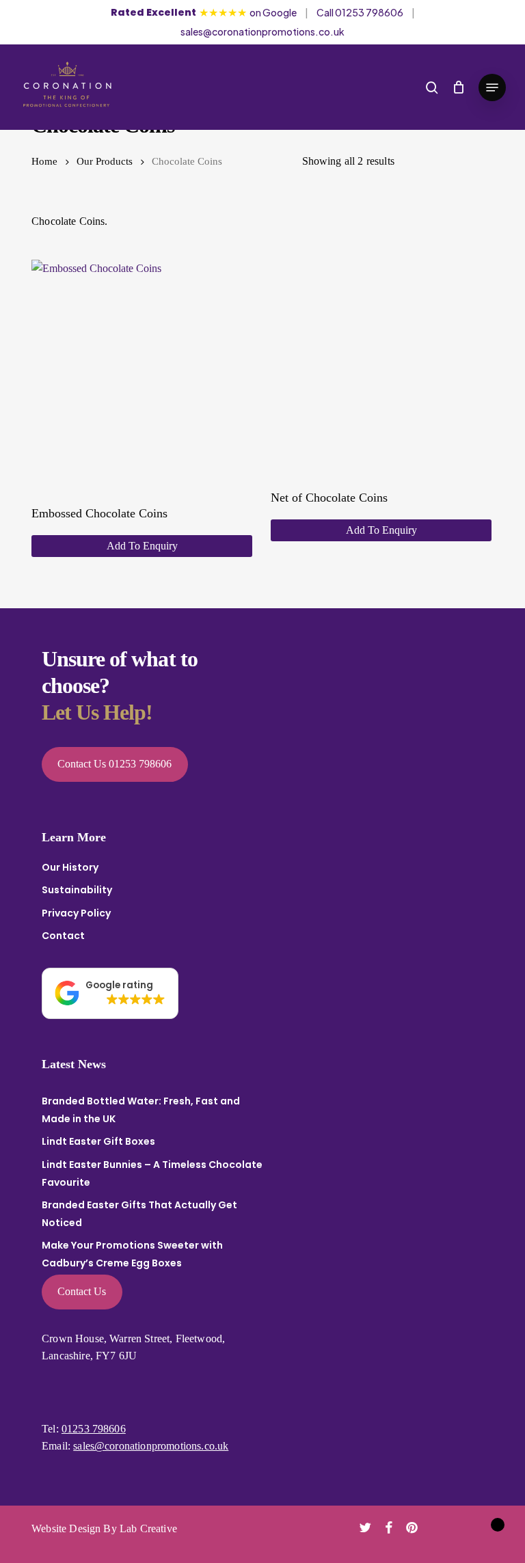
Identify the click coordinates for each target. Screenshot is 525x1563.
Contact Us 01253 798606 (114, 764)
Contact (63, 935)
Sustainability (77, 890)
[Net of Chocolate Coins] (381, 362)
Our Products (105, 161)
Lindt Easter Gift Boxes (98, 1141)
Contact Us (81, 1291)
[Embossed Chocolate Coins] (141, 370)
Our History (70, 867)
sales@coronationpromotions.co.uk (262, 31)
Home (44, 161)
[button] (492, 87)
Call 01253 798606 (360, 12)
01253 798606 (94, 1429)
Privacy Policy (76, 913)
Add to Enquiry (142, 546)
